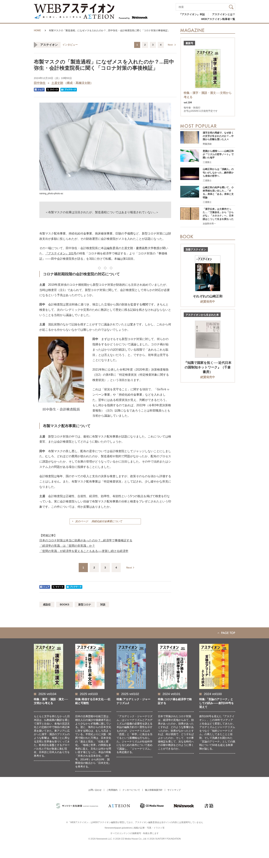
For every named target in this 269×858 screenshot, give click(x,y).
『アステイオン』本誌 (192, 14)
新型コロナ (84, 604)
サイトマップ (174, 790)
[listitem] (52, 708)
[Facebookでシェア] (39, 89)
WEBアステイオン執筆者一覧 (218, 19)
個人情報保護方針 (153, 790)
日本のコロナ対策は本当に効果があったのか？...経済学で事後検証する (85, 540)
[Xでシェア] (52, 89)
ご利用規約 (112, 790)
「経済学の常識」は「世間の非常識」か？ (67, 545)
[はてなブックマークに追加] (68, 89)
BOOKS (64, 604)
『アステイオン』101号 (60, 253)
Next (170, 45)
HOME (37, 30)
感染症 (47, 604)
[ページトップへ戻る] (134, 632)
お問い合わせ (95, 790)
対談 (102, 604)
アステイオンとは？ (223, 14)
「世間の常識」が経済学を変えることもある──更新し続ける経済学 (83, 551)
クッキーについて (131, 790)
